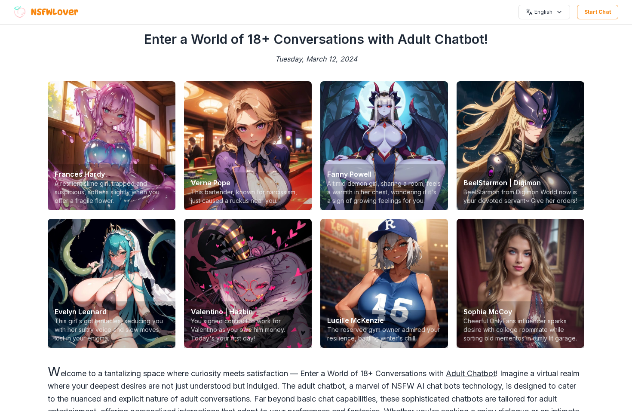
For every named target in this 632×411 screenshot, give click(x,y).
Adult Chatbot (471, 373)
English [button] (543, 12)
